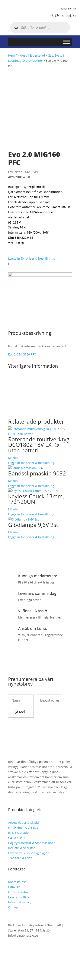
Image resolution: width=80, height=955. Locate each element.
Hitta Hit (14, 887)
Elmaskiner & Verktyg (23, 828)
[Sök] (16, 27)
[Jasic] (40, 275)
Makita (13, 458)
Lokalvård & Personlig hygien (28, 853)
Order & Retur (18, 892)
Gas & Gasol (16, 838)
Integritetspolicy (19, 902)
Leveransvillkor (18, 897)
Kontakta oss (17, 882)
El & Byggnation (19, 833)
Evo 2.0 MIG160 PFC (22, 354)
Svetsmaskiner (32, 60)
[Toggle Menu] (66, 42)
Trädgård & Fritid (20, 858)
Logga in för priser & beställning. (31, 258)
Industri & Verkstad (31, 55)
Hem (11, 55)
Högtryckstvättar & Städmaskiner (31, 843)
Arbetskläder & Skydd (23, 822)
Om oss (13, 907)
